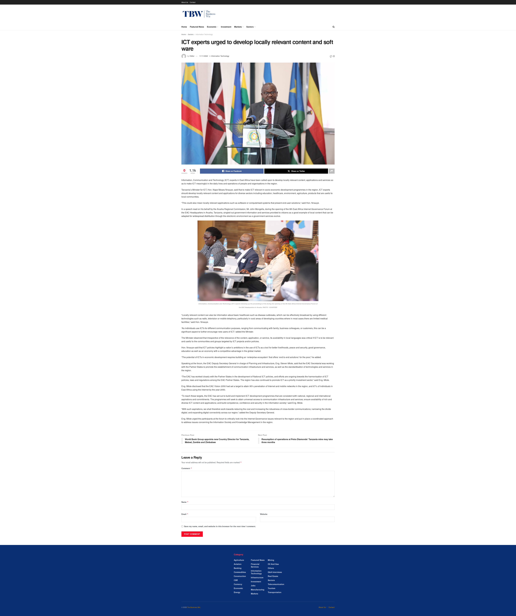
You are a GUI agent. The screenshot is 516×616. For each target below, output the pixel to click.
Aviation (237, 564)
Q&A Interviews (275, 572)
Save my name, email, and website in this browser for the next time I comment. (220, 526)
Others (271, 568)
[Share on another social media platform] (332, 171)
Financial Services (255, 565)
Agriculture (239, 560)
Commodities (240, 572)
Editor (192, 56)
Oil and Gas (273, 564)
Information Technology (204, 34)
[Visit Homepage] (199, 14)
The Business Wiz (193, 607)
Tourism (271, 588)
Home (184, 26)
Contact (192, 2)
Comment (186, 468)
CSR (236, 580)
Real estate (273, 576)
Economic (211, 26)
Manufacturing (257, 589)
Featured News (197, 26)
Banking (237, 568)
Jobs (253, 585)
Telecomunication (276, 584)
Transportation (274, 592)
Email (184, 514)
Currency (238, 584)
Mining (271, 560)
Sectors (250, 26)
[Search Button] (334, 26)
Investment (226, 26)
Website (263, 514)
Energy (237, 592)
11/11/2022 (203, 56)
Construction (240, 576)
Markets (238, 26)
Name (184, 502)
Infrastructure (257, 577)
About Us (184, 2)
